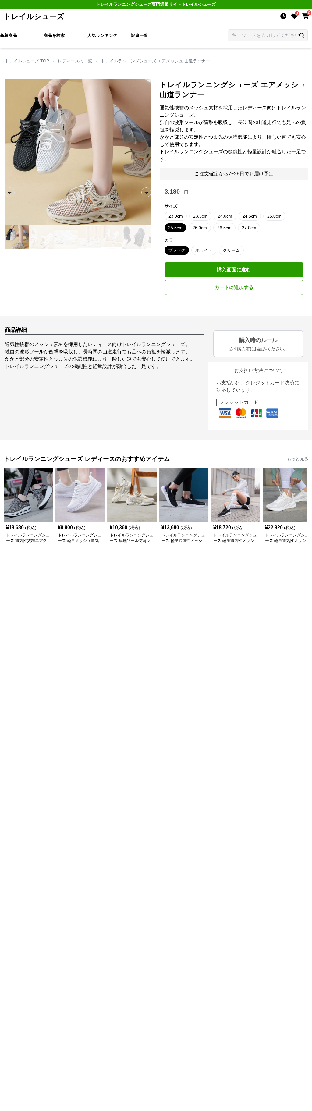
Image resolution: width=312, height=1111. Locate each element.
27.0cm (249, 227)
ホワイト (203, 250)
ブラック (176, 250)
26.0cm (200, 227)
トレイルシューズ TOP (27, 61)
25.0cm (274, 216)
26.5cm (224, 227)
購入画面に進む (234, 269)
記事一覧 (139, 35)
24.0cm (225, 216)
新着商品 (8, 35)
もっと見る (297, 458)
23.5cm (200, 216)
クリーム (231, 250)
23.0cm (175, 216)
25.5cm (175, 227)
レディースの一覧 (75, 61)
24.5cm (250, 216)
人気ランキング (102, 35)
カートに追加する (234, 287)
